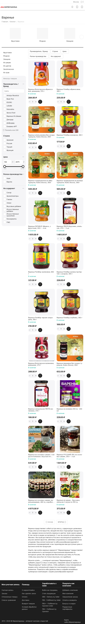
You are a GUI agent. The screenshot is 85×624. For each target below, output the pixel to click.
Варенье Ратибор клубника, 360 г (69, 317)
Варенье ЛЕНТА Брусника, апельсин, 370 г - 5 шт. (69, 227)
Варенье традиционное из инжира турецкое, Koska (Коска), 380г (70, 181)
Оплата (24, 597)
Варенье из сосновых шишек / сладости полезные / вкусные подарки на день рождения (41, 455)
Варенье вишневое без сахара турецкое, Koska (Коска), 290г (69, 364)
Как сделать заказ (29, 593)
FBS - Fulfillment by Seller (51, 600)
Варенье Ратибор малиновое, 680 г (41, 273)
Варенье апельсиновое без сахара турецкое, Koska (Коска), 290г (41, 136)
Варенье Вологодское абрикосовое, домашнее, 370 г (40, 90)
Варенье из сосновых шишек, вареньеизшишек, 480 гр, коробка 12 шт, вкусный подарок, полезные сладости (41, 501)
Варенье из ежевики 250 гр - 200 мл (69, 410)
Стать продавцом (49, 593)
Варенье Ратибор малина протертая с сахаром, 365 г (69, 273)
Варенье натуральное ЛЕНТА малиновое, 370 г (40, 410)
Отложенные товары (9, 597)
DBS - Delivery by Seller (50, 597)
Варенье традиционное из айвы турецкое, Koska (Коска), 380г (40, 181)
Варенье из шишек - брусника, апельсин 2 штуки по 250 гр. (68, 501)
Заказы (4, 593)
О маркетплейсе (28, 590)
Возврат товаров (28, 603)
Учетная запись (7, 590)
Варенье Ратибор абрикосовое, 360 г (68, 90)
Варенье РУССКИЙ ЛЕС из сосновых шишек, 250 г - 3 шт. (69, 455)
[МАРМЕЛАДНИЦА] (9, 7)
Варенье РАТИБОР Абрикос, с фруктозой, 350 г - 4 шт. (39, 227)
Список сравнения (9, 600)
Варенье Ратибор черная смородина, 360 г (40, 318)
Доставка (25, 600)
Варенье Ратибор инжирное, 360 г (70, 135)
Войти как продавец (49, 590)
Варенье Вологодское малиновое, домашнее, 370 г (41, 364)
